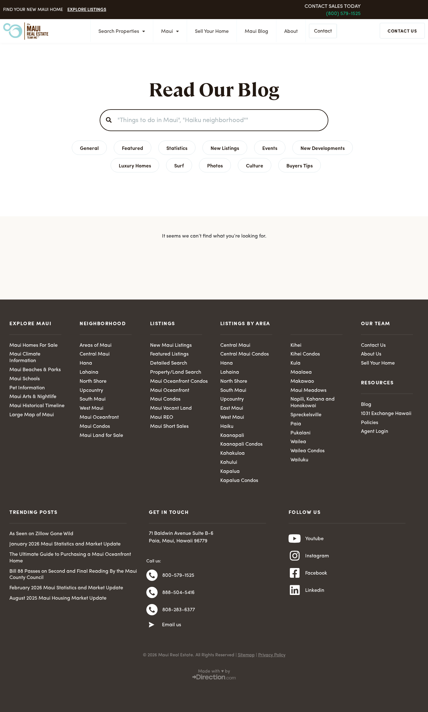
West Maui (91, 408)
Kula (295, 363)
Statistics (176, 147)
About (291, 31)
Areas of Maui (96, 345)
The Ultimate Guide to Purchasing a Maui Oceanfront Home (70, 558)
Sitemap (246, 655)
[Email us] (151, 625)
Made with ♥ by (214, 671)
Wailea (298, 441)
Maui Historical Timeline (37, 405)
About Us (371, 354)
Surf (179, 165)
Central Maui (95, 354)
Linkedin (314, 590)
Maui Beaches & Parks (35, 369)
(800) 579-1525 (343, 13)
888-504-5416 (178, 592)
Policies (369, 422)
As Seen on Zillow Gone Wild (41, 533)
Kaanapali (232, 435)
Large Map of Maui (31, 414)
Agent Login (374, 431)
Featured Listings (169, 354)
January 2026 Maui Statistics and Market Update (65, 544)
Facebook (316, 573)
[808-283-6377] (152, 609)
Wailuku (299, 460)
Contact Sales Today (333, 6)
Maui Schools (24, 379)
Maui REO (161, 417)
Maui (167, 31)
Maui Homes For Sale (33, 345)
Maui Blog (256, 31)
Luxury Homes (135, 165)
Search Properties (118, 31)
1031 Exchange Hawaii (386, 413)
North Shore (93, 381)
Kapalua (230, 471)
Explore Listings (86, 9)
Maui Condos (95, 426)
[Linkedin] (294, 590)
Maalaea (301, 372)
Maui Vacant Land (171, 408)
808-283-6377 (178, 609)
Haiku (226, 426)
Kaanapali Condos (241, 444)
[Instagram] (294, 555)
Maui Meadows (308, 390)
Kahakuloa (232, 453)
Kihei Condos (305, 354)
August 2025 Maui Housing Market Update (58, 598)
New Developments (322, 147)
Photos (215, 165)
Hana (86, 363)
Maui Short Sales (169, 426)
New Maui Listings (171, 345)
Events (269, 147)
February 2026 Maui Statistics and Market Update (66, 588)
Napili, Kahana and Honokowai (312, 402)
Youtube (314, 538)
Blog (366, 404)
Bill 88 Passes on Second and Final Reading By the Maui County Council (73, 575)
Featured (132, 147)
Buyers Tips (299, 165)
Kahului (228, 462)
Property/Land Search (175, 372)
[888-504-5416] (152, 592)
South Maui (93, 399)
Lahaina (89, 372)
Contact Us (373, 345)
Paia (295, 424)
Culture (254, 165)
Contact (323, 31)
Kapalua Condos (239, 480)
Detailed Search (168, 363)
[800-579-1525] (152, 575)
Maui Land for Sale (101, 435)
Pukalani (300, 433)
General (89, 147)
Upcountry (91, 390)
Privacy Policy (271, 655)
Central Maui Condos (244, 354)
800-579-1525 (178, 575)
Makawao (302, 381)
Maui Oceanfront (99, 417)
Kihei (295, 345)
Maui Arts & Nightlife (32, 396)
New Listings (225, 147)
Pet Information (27, 388)
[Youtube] (294, 538)
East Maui (231, 408)
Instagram (317, 556)
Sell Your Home (212, 31)
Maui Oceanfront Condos (179, 381)
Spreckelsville (305, 414)
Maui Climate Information (24, 357)
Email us (171, 624)
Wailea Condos (307, 450)
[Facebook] (294, 573)
